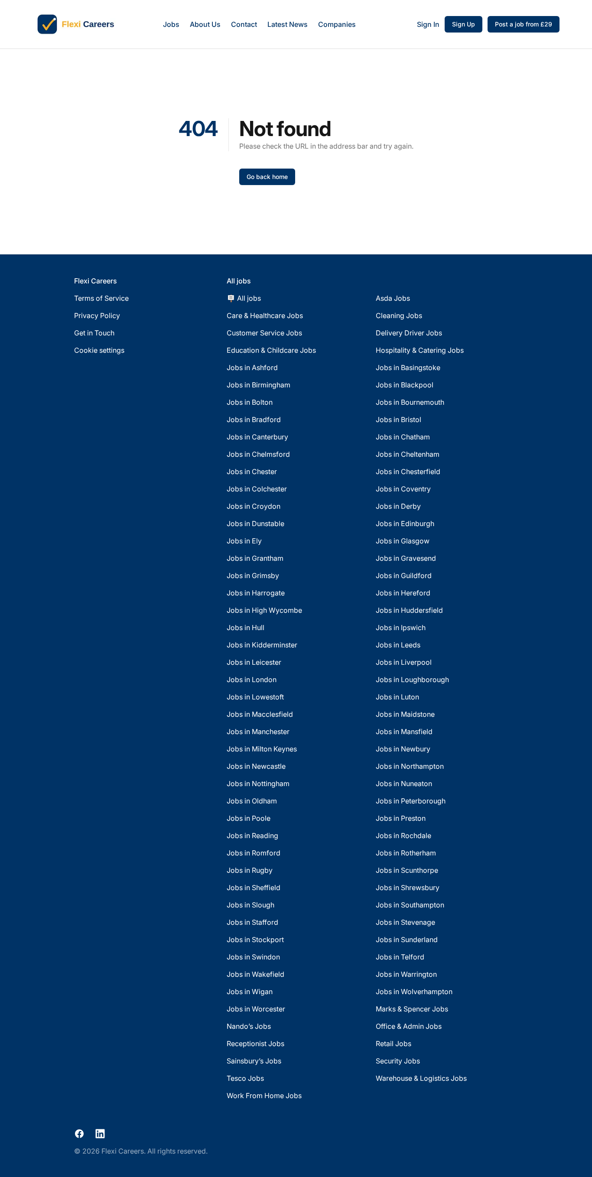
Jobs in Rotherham (406, 853)
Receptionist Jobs (255, 1043)
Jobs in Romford (253, 853)
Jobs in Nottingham (258, 783)
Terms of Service (101, 298)
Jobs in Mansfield (404, 731)
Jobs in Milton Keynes (262, 749)
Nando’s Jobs (249, 1026)
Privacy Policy (97, 315)
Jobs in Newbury (403, 749)
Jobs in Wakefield (255, 974)
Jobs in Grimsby (253, 575)
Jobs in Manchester (258, 731)
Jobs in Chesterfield (408, 471)
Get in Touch (94, 332)
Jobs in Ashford (252, 367)
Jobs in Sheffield (253, 887)
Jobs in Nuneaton (404, 783)
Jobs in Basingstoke (408, 367)
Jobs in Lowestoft (255, 697)
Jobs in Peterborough (411, 801)
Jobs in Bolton (250, 402)
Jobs (171, 24)
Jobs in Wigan (250, 991)
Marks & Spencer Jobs (412, 1009)
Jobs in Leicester (254, 662)
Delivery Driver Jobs (409, 332)
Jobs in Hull (245, 627)
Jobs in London (251, 679)
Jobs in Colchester (257, 488)
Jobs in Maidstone (405, 714)
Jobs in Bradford (254, 419)
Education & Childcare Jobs (271, 350)
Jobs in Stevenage (405, 922)
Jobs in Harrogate (256, 592)
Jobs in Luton (397, 697)
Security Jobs (398, 1061)
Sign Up (463, 24)
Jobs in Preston (401, 818)
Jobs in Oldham (252, 801)
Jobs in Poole (248, 818)
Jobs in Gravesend (406, 558)
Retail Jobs (393, 1043)
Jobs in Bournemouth (410, 402)
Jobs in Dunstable (255, 523)
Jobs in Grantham (255, 558)
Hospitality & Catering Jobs (420, 350)
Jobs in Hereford (403, 592)
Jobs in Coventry (403, 488)
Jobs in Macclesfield (260, 714)
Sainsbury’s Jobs (254, 1061)
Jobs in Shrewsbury (407, 887)
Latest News (287, 24)
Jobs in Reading (252, 835)
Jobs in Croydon (253, 506)
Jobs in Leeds (398, 645)
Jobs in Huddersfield (409, 610)
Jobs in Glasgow (402, 540)
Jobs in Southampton (410, 905)
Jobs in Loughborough (412, 679)
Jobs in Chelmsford (258, 454)
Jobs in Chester (252, 471)
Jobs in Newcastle (256, 766)
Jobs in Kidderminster (262, 645)
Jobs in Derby (398, 506)
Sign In (428, 24)
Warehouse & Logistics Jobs (421, 1078)
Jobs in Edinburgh (405, 523)
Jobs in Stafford (252, 922)
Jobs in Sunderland (407, 939)
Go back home (267, 176)
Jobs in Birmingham (258, 384)
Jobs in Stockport (255, 939)
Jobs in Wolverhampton (414, 991)
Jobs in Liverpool (404, 662)
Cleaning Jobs (399, 315)
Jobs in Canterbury (257, 436)
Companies (337, 24)
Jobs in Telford (400, 957)
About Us (205, 24)
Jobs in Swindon (253, 957)
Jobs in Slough (250, 905)
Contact (244, 24)
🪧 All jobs (244, 298)
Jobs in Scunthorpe (407, 870)
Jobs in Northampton (410, 766)
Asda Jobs (393, 298)
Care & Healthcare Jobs (265, 315)
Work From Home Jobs (264, 1095)
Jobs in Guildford (404, 575)
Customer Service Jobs (264, 332)
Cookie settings (99, 350)
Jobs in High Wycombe (264, 610)
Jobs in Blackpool (404, 384)
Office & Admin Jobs (409, 1026)
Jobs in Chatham (403, 436)
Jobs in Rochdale (403, 835)
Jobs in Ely (244, 540)
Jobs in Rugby (250, 870)
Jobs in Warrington (406, 974)
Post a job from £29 (523, 24)
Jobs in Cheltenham (407, 454)
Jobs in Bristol (398, 419)
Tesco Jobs (245, 1078)
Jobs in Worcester (256, 1009)
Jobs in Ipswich (401, 627)
